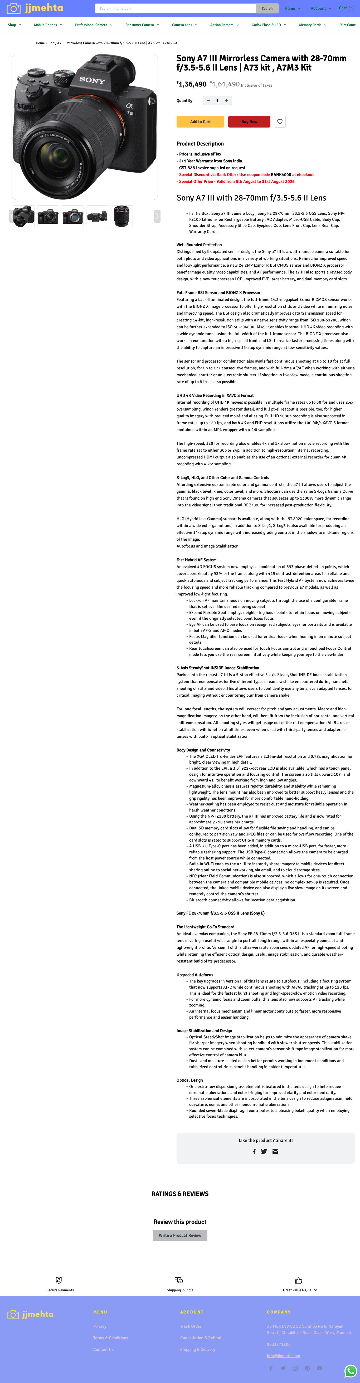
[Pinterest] (307, 1368)
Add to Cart (200, 121)
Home (40, 43)
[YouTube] (319, 1368)
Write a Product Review (180, 1235)
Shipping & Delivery (197, 1349)
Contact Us (103, 1349)
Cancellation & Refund (200, 1338)
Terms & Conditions (110, 1338)
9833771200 (279, 1344)
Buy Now (249, 121)
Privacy (99, 1326)
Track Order (190, 1326)
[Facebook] (271, 1368)
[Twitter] (283, 1368)
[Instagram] (295, 1368)
